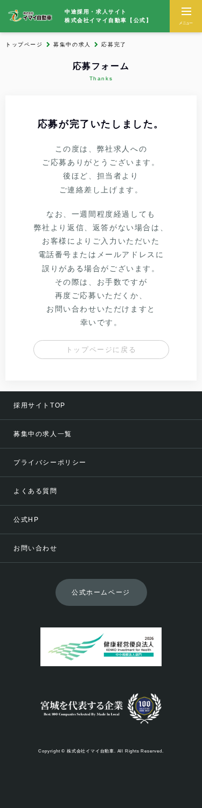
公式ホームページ (101, 592)
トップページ (24, 44)
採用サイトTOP (39, 405)
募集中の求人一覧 (42, 434)
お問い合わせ (35, 548)
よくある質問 (35, 491)
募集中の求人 (72, 44)
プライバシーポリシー (50, 462)
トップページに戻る (101, 350)
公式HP (26, 519)
